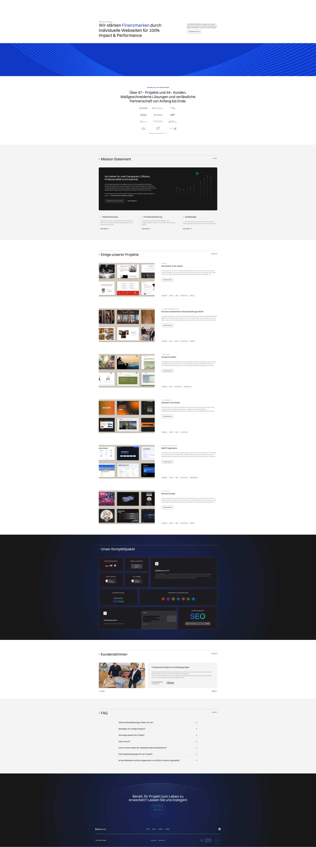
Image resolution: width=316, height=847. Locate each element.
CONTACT (214, 712)
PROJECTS (214, 254)
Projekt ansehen (167, 279)
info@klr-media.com (158, 809)
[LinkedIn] (220, 829)
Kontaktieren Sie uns (194, 31)
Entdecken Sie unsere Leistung (114, 201)
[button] (102, 691)
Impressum (154, 840)
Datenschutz (161, 840)
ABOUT (215, 158)
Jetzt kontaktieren (132, 201)
